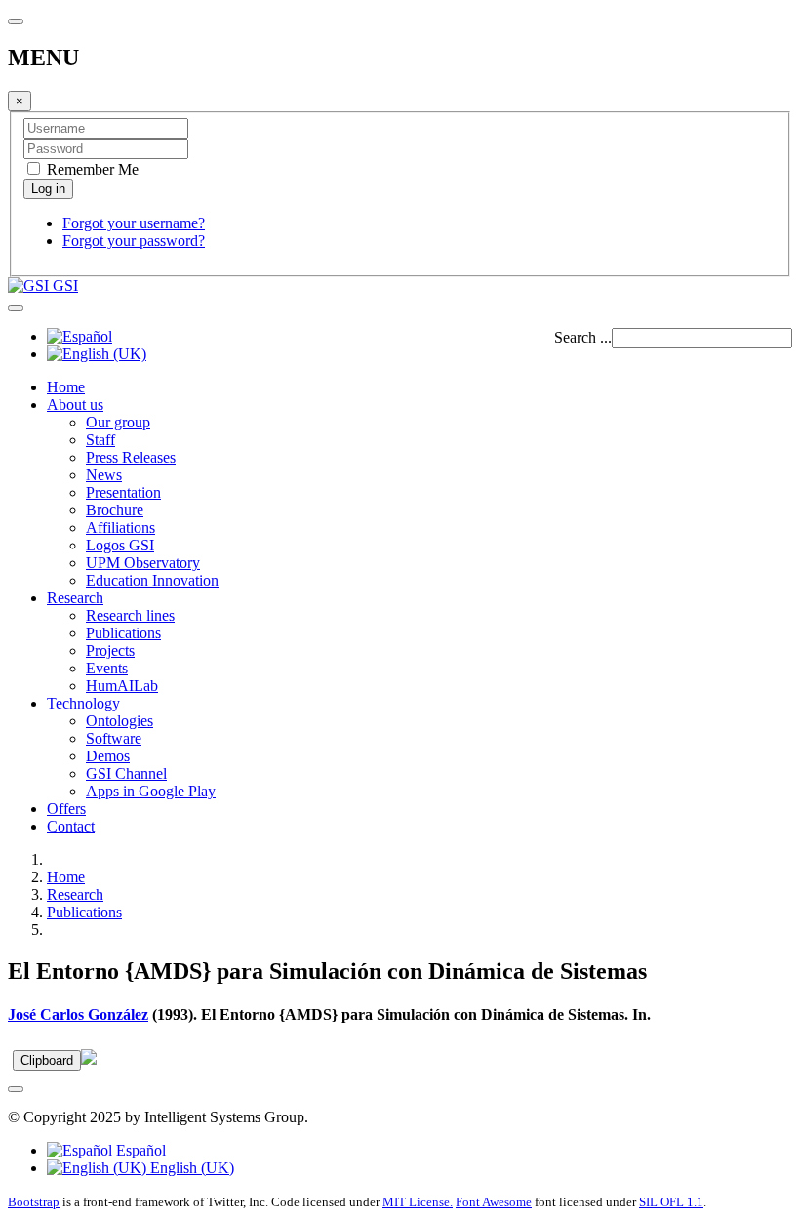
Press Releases (131, 457)
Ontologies (119, 720)
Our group (118, 422)
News (104, 475)
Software (113, 738)
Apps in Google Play (151, 791)
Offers (66, 808)
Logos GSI (120, 545)
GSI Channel (126, 773)
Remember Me (91, 169)
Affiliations (120, 527)
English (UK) (190, 1167)
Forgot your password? (133, 240)
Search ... (583, 337)
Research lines (130, 615)
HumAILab (122, 685)
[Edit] (89, 1059)
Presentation (123, 492)
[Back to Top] (15, 1089)
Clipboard (46, 1060)
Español (139, 1150)
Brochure (114, 510)
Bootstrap (34, 1202)
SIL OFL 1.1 (671, 1202)
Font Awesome (494, 1202)
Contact (71, 826)
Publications (123, 633)
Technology (83, 703)
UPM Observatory (143, 562)
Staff (100, 439)
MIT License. (417, 1202)
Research (75, 597)
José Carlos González (78, 1014)
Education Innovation (152, 580)
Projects (110, 650)
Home (66, 387)
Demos (108, 756)
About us (75, 404)
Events (107, 668)
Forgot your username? (133, 223)
